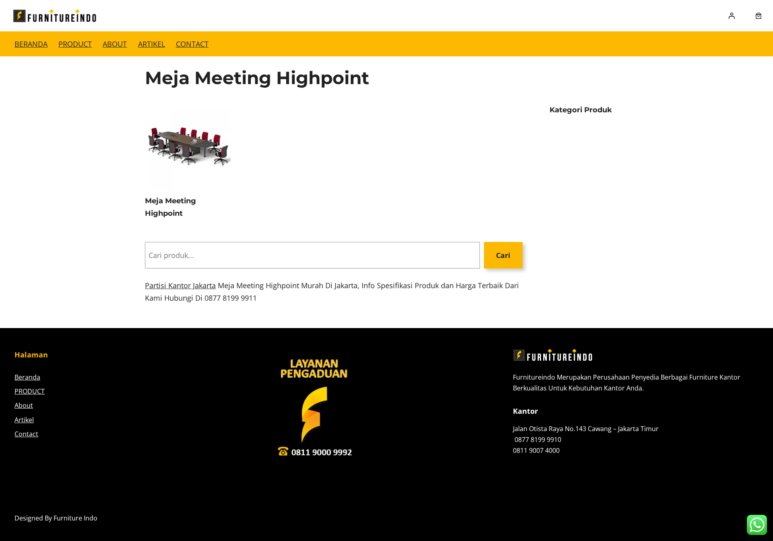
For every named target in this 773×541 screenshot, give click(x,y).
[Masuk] (731, 16)
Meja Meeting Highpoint (170, 207)
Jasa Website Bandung (725, 518)
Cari (503, 255)
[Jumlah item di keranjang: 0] (758, 16)
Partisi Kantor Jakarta (180, 285)
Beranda (31, 44)
